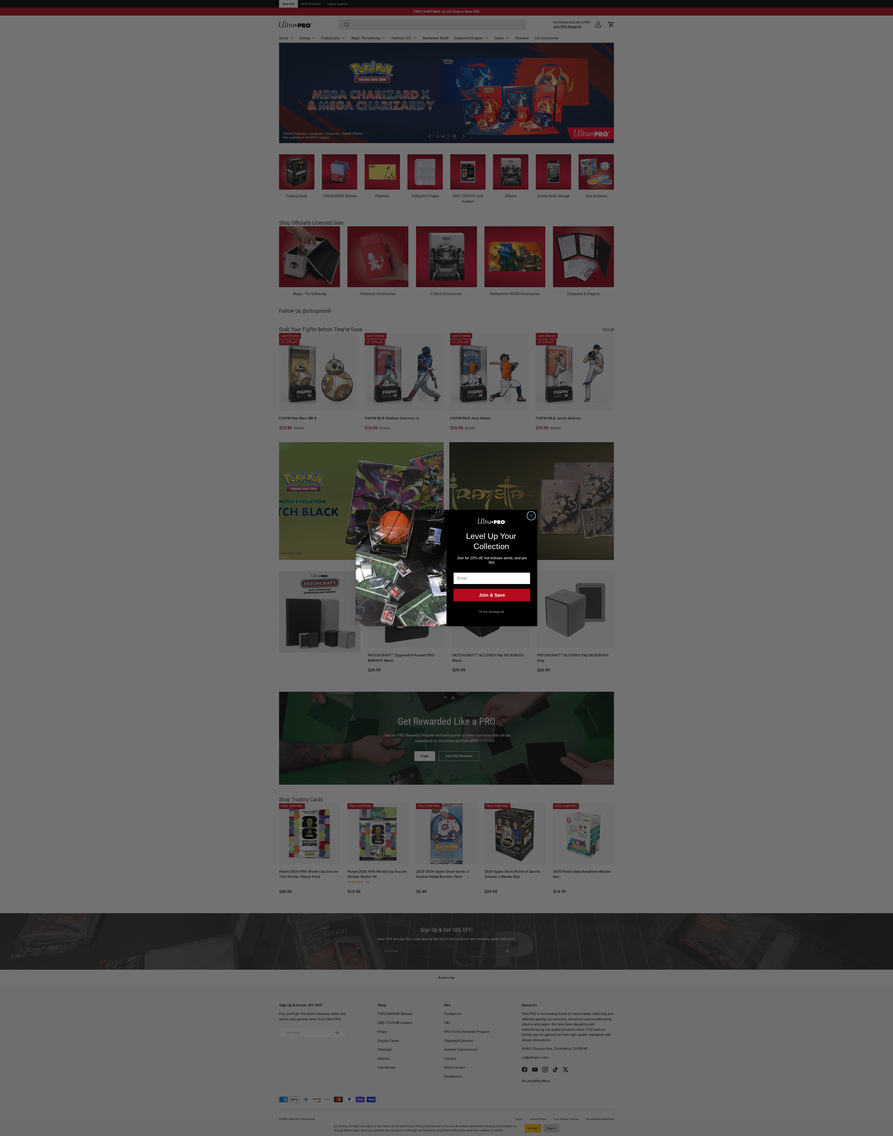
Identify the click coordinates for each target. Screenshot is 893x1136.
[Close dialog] (531, 516)
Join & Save (492, 595)
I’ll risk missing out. (492, 611)
